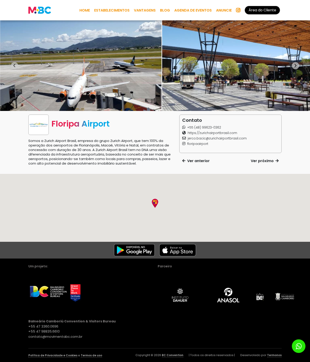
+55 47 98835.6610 (44, 331)
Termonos (274, 355)
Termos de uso (91, 355)
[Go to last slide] (14, 65)
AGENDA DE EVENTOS (193, 10)
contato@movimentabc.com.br (55, 336)
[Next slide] (295, 65)
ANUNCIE (224, 10)
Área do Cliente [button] (262, 10)
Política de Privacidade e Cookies (52, 355)
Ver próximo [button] (263, 160)
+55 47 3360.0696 (43, 326)
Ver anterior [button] (197, 160)
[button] (201, 127)
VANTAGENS (145, 10)
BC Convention (172, 355)
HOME (84, 10)
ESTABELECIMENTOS (112, 10)
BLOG (165, 10)
